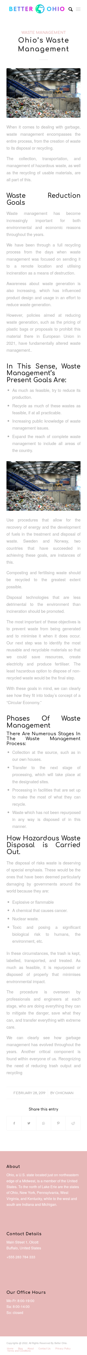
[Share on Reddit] (73, 1123)
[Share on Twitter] (29, 1123)
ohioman (64, 1093)
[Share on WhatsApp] (43, 1123)
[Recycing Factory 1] (43, 93)
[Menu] (78, 9)
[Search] (68, 9)
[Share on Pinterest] (58, 1123)
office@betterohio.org (23, 1263)
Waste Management (43, 33)
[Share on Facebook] (14, 1123)
